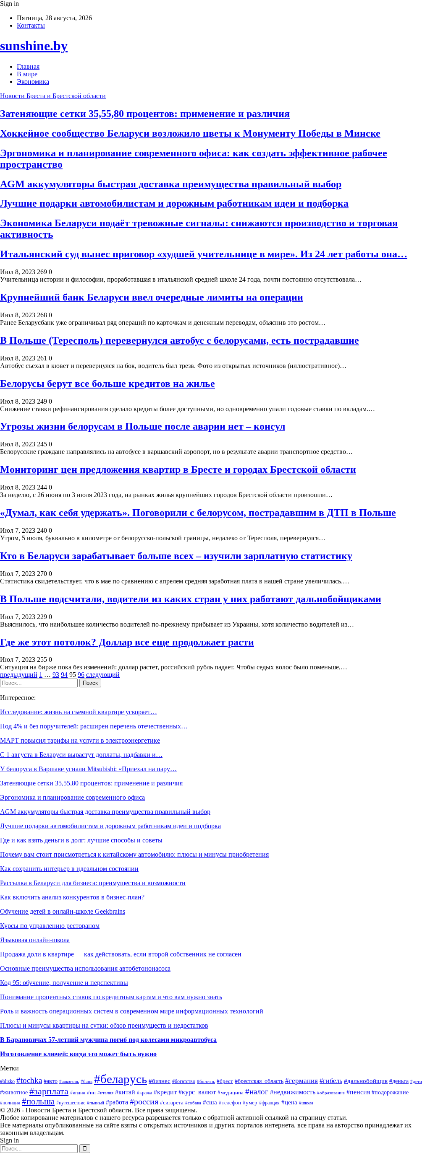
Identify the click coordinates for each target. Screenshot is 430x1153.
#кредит (165, 1092)
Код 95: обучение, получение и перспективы (64, 982)
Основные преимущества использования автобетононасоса (85, 968)
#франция (269, 1103)
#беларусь (120, 1079)
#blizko (7, 1081)
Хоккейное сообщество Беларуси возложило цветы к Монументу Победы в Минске (190, 133)
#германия (301, 1081)
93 (55, 674)
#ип (91, 1092)
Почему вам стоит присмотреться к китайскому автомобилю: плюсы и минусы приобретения (134, 854)
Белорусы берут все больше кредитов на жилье (107, 383)
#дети (416, 1081)
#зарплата (48, 1091)
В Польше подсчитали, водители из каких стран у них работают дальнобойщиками (190, 598)
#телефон (230, 1102)
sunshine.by (34, 45)
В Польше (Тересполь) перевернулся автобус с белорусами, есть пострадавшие (179, 340)
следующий (103, 674)
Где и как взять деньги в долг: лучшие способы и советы (81, 840)
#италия (105, 1092)
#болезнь (206, 1081)
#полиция (10, 1103)
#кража (144, 1093)
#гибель (331, 1081)
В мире (27, 74)
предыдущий (18, 674)
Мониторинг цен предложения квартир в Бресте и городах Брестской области (178, 469)
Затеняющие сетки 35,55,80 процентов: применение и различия (145, 113)
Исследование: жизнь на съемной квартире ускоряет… (78, 711)
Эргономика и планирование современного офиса (72, 797)
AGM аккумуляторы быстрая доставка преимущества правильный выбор (170, 184)
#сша (210, 1102)
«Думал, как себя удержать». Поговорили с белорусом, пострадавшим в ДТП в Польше (198, 512)
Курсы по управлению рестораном (50, 925)
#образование (331, 1092)
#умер (250, 1103)
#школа (306, 1103)
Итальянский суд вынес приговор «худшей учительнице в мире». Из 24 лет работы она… (203, 254)
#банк (86, 1081)
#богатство (183, 1081)
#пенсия (358, 1092)
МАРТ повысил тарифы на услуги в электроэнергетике (80, 740)
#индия (77, 1093)
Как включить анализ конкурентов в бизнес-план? (72, 897)
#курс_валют (197, 1092)
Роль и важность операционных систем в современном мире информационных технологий (131, 1011)
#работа (117, 1102)
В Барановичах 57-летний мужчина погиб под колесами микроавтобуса (108, 1039)
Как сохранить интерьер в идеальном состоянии (69, 868)
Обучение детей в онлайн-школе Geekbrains (62, 911)
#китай (125, 1092)
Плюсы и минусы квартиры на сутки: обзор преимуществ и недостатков (104, 1025)
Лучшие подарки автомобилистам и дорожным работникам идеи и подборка (174, 203)
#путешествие (70, 1103)
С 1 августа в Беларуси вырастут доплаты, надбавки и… (81, 754)
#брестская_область (259, 1081)
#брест (225, 1081)
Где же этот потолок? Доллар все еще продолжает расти (127, 642)
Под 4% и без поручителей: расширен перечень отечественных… (94, 726)
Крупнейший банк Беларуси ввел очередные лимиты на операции (151, 297)
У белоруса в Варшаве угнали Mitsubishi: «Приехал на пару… (88, 768)
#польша (38, 1101)
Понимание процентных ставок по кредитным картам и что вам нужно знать (111, 996)
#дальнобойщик (366, 1080)
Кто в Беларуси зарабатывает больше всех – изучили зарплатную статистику (176, 555)
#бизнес (159, 1081)
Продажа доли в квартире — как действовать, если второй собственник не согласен (120, 954)
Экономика (33, 81)
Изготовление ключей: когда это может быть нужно (78, 1053)
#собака (193, 1102)
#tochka (29, 1080)
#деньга (399, 1081)
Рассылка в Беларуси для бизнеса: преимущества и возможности (93, 882)
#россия (144, 1101)
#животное (14, 1092)
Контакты (31, 25)
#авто (51, 1081)
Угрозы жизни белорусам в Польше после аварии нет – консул (142, 426)
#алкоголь (69, 1081)
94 (64, 674)
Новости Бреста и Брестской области (53, 95)
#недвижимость (292, 1092)
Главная (28, 66)
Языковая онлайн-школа (35, 939)
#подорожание (390, 1092)
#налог (256, 1091)
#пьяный (95, 1103)
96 (81, 674)
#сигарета (172, 1103)
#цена (289, 1102)
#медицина (231, 1093)
